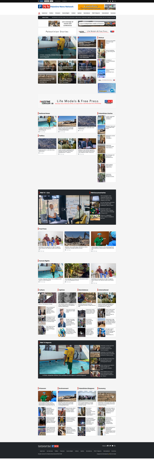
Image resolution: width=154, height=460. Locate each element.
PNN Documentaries (98, 193)
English (41, 1)
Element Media (113, 454)
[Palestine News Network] (56, 6)
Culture (73, 13)
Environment (63, 388)
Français (47, 1)
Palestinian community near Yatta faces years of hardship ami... (47, 80)
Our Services (57, 1)
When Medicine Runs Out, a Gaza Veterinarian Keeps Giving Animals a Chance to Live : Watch (107, 374)
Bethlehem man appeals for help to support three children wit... (86, 80)
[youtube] (113, 1)
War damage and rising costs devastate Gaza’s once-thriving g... (65, 80)
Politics (51, 13)
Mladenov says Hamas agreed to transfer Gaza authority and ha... (86, 68)
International (105, 13)
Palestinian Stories (105, 113)
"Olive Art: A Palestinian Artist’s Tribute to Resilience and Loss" (107, 217)
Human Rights (65, 13)
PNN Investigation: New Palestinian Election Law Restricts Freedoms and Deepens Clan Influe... (106, 198)
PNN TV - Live (45, 193)
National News (44, 113)
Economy (113, 13)
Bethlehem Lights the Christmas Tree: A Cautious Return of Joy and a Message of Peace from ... (107, 211)
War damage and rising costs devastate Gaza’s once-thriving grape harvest (107, 360)
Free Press (43, 229)
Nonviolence (87, 13)
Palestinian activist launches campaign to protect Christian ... (47, 68)
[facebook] (108, 1)
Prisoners (57, 13)
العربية (51, 1)
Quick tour (44, 13)
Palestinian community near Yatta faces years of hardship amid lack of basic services (107, 354)
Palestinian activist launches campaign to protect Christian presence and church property (107, 348)
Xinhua (101, 38)
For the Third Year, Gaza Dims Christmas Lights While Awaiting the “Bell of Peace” (107, 204)
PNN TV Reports (96, 13)
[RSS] (115, 1)
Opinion (79, 13)
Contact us (64, 1)
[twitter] (110, 1)
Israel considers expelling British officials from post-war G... (66, 68)
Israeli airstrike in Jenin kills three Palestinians (86, 56)
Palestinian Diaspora (86, 388)
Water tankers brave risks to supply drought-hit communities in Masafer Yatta (107, 367)
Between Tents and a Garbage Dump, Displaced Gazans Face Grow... (86, 44)
